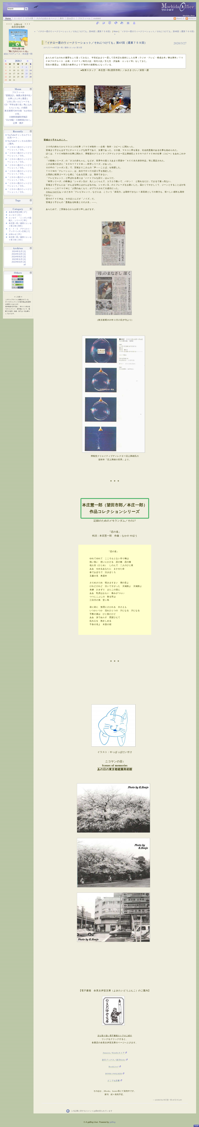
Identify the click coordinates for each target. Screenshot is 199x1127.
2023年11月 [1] (19, 259)
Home (8, 18)
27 (26, 76)
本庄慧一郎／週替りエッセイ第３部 (68, 48)
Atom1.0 (180, 18)
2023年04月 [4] (19, 262)
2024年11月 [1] (19, 251)
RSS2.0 (192, 18)
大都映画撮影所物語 (18, 117)
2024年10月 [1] (19, 254)
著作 (62, 18)
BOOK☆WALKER (113, 1074)
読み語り (71, 18)
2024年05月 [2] (19, 256)
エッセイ (18, 18)
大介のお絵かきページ (46, 18)
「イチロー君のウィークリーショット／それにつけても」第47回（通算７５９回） (95, 42)
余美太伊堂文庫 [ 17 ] (18, 212)
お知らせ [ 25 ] (15, 234)
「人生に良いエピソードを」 (18, 101)
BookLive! (114, 1067)
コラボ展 (29, 18)
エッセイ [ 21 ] (15, 215)
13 (26, 70)
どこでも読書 (114, 1080)
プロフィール (84, 18)
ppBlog (112, 1122)
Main (115, 31)
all (25, 264)
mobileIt (97, 18)
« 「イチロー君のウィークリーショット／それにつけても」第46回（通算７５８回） (73, 31)
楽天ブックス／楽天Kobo (113, 1060)
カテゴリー (48, 48)
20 (26, 73)
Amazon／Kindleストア (114, 1053)
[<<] (7, 60)
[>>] (29, 60)
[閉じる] (31, 89)
